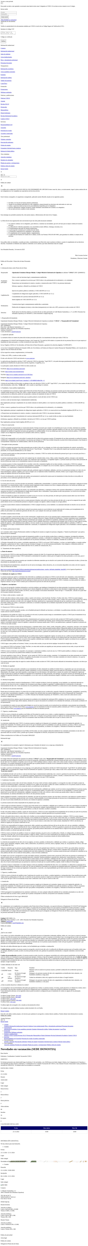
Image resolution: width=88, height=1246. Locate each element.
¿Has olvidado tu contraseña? (9, 20)
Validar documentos (53, 1029)
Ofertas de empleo (32, 1041)
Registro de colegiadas (21, 1045)
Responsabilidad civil (10, 1038)
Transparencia (8, 1027)
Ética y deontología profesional (53, 1026)
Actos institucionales (39, 1026)
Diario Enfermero (46, 1035)
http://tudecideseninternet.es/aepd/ (21, 571)
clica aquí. (18, 995)
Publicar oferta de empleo (54, 1045)
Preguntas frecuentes (67, 1026)
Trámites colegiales (9, 1041)
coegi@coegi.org (16, 331)
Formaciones (7, 1032)
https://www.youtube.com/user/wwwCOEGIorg (19, 374)
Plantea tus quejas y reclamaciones (37, 1045)
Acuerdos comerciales (39, 1038)
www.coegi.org (30, 358)
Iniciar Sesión (4, 169)
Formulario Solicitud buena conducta (48, 1041)
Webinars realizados (16, 1032)
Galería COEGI (72, 1035)
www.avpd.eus (29, 707)
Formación (7, 1031)
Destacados (30, 1035)
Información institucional (16, 1026)
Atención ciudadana (9, 1045)
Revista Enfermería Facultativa (59, 1035)
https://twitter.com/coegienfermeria (14, 371)
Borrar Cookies (5, 1011)
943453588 (9, 921)
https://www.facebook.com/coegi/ (16, 368)
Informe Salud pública (64, 1041)
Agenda (15, 1035)
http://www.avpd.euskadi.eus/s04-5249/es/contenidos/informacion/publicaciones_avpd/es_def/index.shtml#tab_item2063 (33, 569)
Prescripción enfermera (21, 1041)
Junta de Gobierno (28, 1026)
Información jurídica (42, 1029)
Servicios (6, 1037)
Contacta (6, 1026)
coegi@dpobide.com (18, 923)
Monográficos (37, 1035)
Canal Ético (63, 1029)
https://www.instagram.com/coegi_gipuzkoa (19, 377)
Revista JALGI (22, 1035)
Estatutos (34, 1029)
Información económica (10, 1029)
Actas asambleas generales (24, 1029)
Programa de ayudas (27, 1038)
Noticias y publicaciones (10, 1034)
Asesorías (18, 1038)
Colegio (6, 1024)
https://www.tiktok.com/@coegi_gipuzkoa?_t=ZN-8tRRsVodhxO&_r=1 (25, 380)
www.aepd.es (17, 708)
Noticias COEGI (8, 1035)
